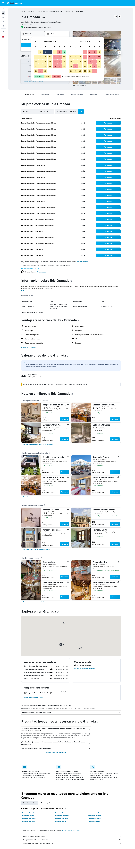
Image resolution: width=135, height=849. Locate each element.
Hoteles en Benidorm (29, 818)
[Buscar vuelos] (3, 9)
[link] (38, 444)
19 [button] (59, 61)
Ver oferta (64, 419)
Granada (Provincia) (54, 11)
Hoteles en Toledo (28, 816)
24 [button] (50, 66)
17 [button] (50, 61)
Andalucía (39, 11)
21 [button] (36, 66)
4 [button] (54, 52)
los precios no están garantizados (71, 830)
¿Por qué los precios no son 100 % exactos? (38, 843)
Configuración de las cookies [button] (30, 268)
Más (22, 290)
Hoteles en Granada (94, 818)
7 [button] (35, 57)
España (28, 11)
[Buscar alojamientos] (3, 13)
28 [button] (36, 71)
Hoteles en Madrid (61, 813)
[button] (3, 3)
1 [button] (40, 52)
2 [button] (45, 52)
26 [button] (59, 66)
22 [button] (40, 66)
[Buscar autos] (3, 17)
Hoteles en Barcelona (29, 813)
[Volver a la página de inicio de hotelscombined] (15, 3)
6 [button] (64, 52)
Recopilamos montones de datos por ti (36, 840)
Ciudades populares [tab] (30, 803)
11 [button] (55, 57)
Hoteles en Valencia (94, 816)
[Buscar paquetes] (3, 21)
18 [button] (55, 61)
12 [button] (59, 57)
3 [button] (50, 52)
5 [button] (59, 52)
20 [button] (64, 61)
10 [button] (50, 57)
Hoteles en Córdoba (94, 813)
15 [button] (40, 61)
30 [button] (45, 71)
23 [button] (45, 66)
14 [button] (36, 61)
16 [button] (45, 61)
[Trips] (3, 31)
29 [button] (40, 71)
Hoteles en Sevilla (94, 821)
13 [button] (64, 57)
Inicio (22, 11)
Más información (82, 262)
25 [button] (55, 66)
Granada (68, 11)
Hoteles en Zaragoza (62, 816)
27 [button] (64, 66)
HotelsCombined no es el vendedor (35, 836)
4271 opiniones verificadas (41, 27)
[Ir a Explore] (3, 26)
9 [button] (45, 57)
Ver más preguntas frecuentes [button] (56, 752)
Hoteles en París (60, 821)
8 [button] (40, 57)
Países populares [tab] (46, 803)
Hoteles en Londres (28, 821)
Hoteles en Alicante (61, 818)
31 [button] (94, 71)
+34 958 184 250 (26, 24)
